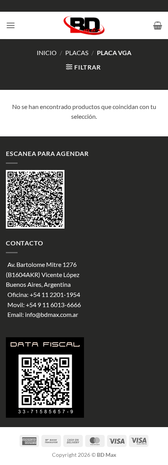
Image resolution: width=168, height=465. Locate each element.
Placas (76, 52)
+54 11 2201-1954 (55, 294)
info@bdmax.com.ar (51, 314)
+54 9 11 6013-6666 (53, 304)
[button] (10, 25)
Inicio (47, 52)
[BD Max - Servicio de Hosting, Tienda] (84, 25)
